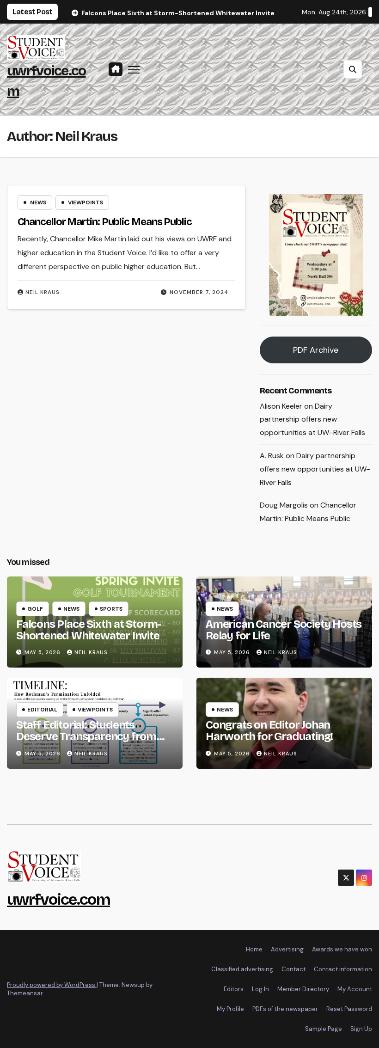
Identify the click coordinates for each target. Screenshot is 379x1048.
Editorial (42, 709)
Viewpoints (85, 202)
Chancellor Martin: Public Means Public (105, 222)
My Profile (230, 1009)
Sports (111, 609)
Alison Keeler (281, 406)
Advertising (287, 949)
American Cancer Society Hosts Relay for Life (283, 630)
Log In (260, 989)
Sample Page (323, 1029)
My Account (354, 989)
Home (254, 949)
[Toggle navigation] (133, 69)
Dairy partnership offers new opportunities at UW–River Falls (312, 419)
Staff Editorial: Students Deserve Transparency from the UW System (86, 736)
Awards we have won (342, 949)
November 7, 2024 (199, 292)
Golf (35, 609)
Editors (234, 989)
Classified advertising (242, 969)
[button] (352, 69)
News (38, 202)
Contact (293, 969)
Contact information (343, 969)
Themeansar (25, 993)
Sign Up (361, 1029)
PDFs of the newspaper (285, 1009)
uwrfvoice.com (58, 899)
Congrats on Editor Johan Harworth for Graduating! (269, 730)
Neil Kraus (42, 292)
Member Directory (303, 989)
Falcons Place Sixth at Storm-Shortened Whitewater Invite (88, 630)
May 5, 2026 (43, 652)
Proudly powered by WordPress (52, 985)
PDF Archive (315, 349)
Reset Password (349, 1009)
